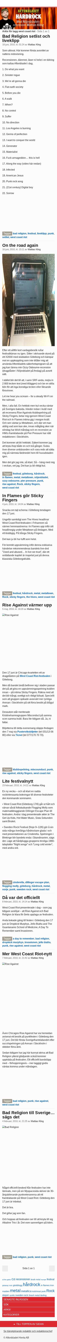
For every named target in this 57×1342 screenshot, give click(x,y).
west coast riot (18, 237)
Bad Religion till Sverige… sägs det (28, 1114)
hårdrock (39, 473)
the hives (31, 597)
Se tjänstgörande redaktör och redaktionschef (27, 1331)
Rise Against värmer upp (27, 605)
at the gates (6, 1279)
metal (17, 477)
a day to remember (23, 938)
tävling (43, 1295)
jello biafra (44, 942)
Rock (20, 484)
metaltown (27, 477)
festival (32, 233)
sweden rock (24, 889)
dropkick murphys (12, 942)
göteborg (27, 473)
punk (51, 233)
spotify (12, 1295)
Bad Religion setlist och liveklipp (26, 38)
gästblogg (17, 1285)
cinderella (18, 882)
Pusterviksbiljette (27, 731)
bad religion (19, 233)
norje (5, 889)
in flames (7, 477)
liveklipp (42, 233)
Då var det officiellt (21, 897)
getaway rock (7, 1285)
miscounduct (38, 769)
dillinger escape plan (37, 882)
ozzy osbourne (10, 480)
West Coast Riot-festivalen (35, 676)
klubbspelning (21, 769)
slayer (5, 1295)
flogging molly (10, 886)
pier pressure (28, 480)
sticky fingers (32, 484)
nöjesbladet (41, 477)
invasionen (31, 942)
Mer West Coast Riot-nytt (27, 953)
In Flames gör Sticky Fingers (22, 497)
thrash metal (34, 1295)
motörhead (36, 1291)
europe (43, 1279)
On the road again (20, 245)
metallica (26, 1291)
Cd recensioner (21, 1279)
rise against (9, 484)
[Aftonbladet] (13, 3)
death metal (35, 1279)
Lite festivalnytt (17, 781)
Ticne (19, 735)
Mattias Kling (34, 44)
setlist (5, 237)
